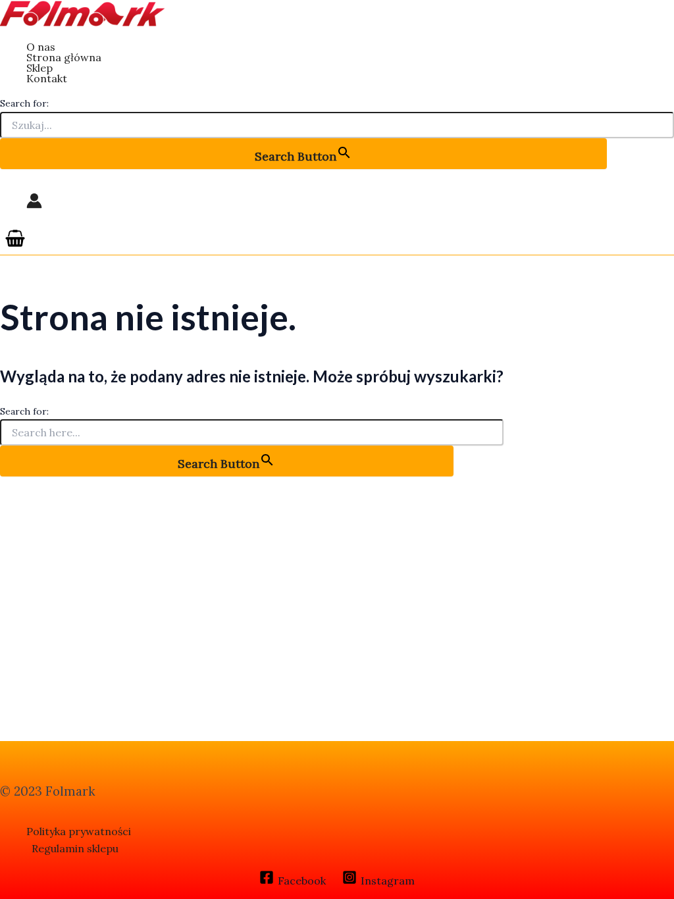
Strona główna (63, 57)
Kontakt (46, 78)
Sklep (39, 68)
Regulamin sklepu (75, 848)
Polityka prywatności (78, 831)
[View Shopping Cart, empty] (15, 239)
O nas (40, 46)
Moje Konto (34, 201)
